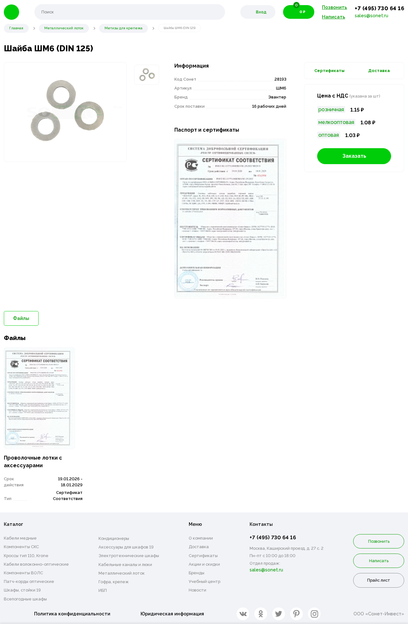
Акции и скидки (204, 564)
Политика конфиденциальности (72, 613)
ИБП (102, 590)
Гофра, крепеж (113, 581)
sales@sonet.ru (371, 15)
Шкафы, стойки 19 (22, 590)
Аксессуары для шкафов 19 (126, 547)
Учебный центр (204, 581)
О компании (201, 538)
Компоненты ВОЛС (23, 572)
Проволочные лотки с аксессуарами (33, 461)
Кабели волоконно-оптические (36, 564)
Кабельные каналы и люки (125, 564)
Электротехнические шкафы (128, 555)
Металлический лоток (121, 573)
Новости (197, 590)
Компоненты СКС (21, 546)
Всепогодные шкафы (25, 599)
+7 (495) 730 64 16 (379, 8)
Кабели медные (20, 538)
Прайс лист (378, 580)
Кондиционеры (113, 538)
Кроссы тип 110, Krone (26, 555)
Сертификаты (329, 70)
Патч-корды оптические (29, 581)
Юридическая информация (172, 613)
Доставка (379, 70)
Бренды (196, 572)
